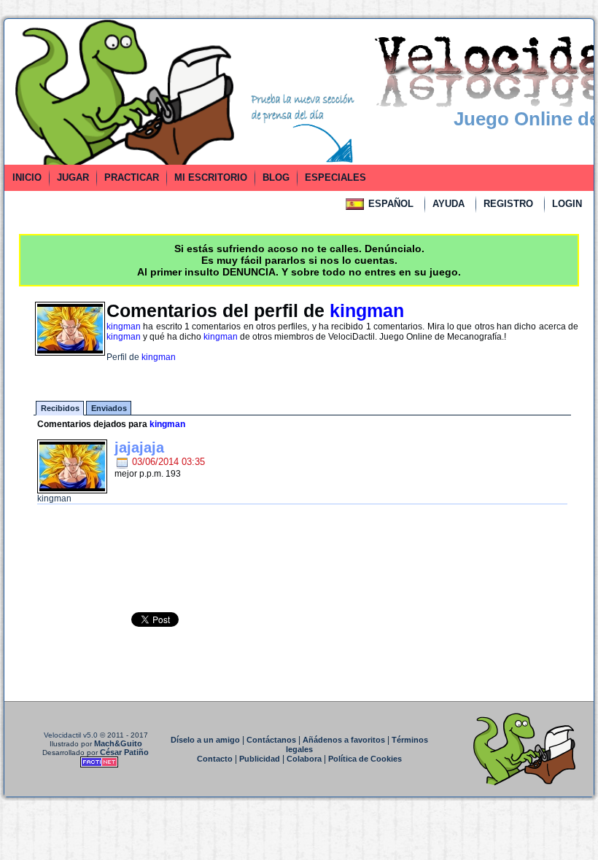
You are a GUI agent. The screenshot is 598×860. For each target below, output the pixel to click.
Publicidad (259, 758)
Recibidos (60, 408)
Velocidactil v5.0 (71, 735)
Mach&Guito (118, 743)
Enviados (109, 408)
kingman (54, 498)
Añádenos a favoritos (344, 739)
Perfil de (141, 357)
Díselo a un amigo (205, 739)
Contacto (215, 758)
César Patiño (124, 752)
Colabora (304, 758)
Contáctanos (271, 739)
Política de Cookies (365, 758)
